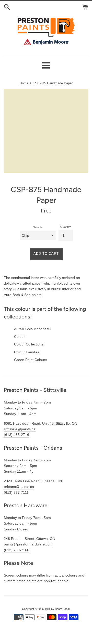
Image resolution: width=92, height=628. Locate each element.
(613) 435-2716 (16, 435)
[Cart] (85, 7)
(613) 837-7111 (16, 492)
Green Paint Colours (30, 360)
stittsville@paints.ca (20, 429)
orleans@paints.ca (19, 487)
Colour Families (26, 352)
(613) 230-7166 (16, 550)
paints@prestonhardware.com (28, 544)
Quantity (65, 226)
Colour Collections (28, 344)
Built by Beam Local (57, 608)
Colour (19, 337)
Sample (37, 227)
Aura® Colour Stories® (32, 329)
